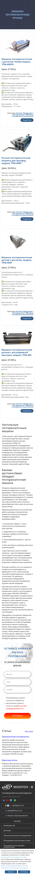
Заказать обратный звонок (17, 816)
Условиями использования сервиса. (14, 868)
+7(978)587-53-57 (18, 806)
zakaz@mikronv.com (14, 811)
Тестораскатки (18, 115)
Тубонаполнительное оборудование (17, 835)
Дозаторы (7, 830)
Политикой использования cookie (14, 857)
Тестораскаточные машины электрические (14, 846)
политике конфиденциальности (16, 707)
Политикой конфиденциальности (13, 866)
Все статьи (29, 731)
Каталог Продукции (24, 113)
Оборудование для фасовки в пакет (17, 840)
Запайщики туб (9, 825)
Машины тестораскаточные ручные (22, 115)
